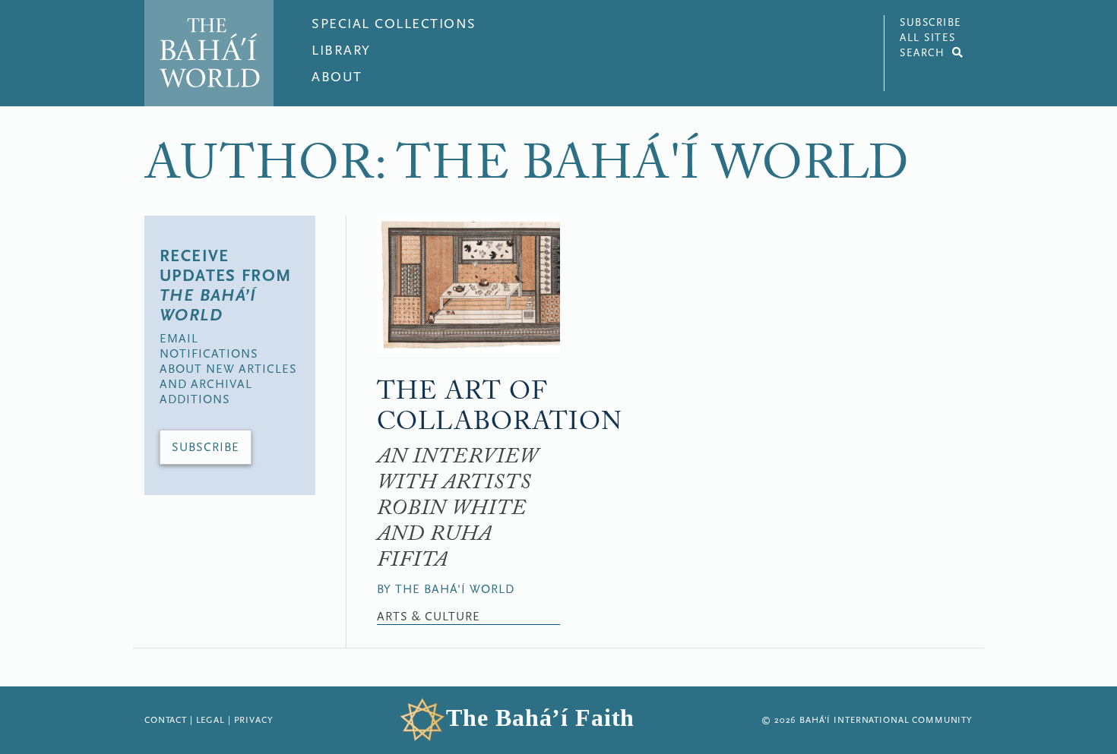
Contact (165, 720)
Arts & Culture (428, 616)
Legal (210, 720)
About (337, 77)
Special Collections (394, 24)
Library (341, 50)
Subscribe (205, 447)
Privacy (254, 720)
